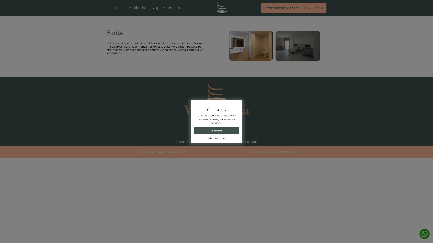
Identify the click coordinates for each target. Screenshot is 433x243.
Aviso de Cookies (216, 138)
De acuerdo (216, 130)
